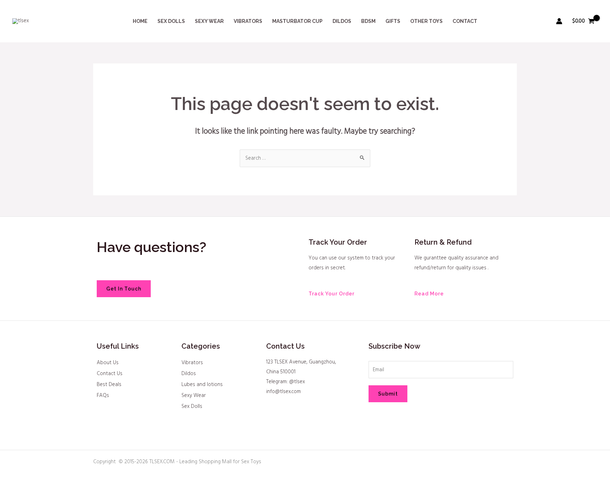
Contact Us (109, 373)
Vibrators (192, 363)
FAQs (103, 395)
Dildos (188, 373)
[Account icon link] (559, 21)
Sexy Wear (193, 395)
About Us (108, 363)
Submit (388, 394)
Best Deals (109, 384)
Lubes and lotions (202, 384)
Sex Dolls (191, 406)
